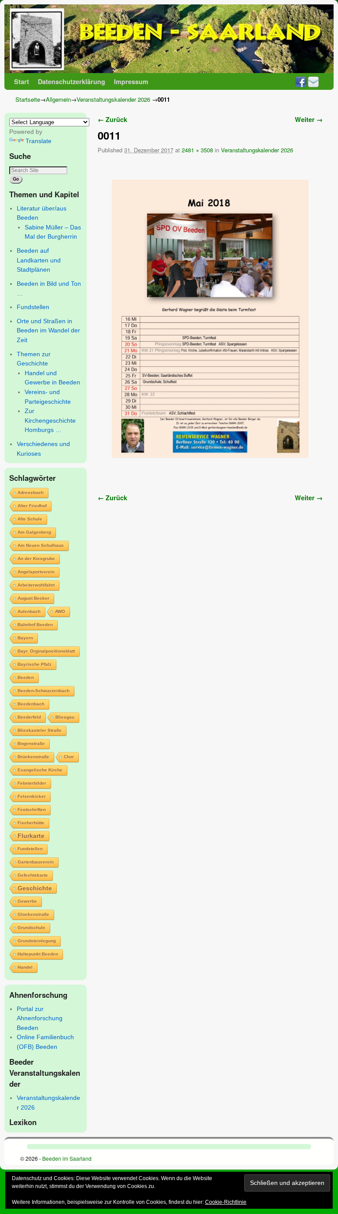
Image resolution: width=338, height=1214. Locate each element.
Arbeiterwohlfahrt (36, 585)
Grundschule (31, 927)
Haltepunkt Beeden (38, 954)
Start (21, 81)
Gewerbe (27, 901)
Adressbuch (31, 492)
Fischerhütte (31, 822)
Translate (38, 140)
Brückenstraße (33, 756)
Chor (69, 756)
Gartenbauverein (36, 862)
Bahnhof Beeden (35, 624)
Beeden (26, 677)
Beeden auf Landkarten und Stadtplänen (39, 260)
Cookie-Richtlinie (225, 1202)
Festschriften (32, 809)
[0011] (210, 318)
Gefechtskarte (33, 875)
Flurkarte (31, 835)
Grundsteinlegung (37, 940)
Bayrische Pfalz (34, 664)
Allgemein (58, 99)
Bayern (25, 637)
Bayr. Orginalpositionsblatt (46, 651)
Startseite (27, 99)
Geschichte (35, 888)
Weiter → (309, 119)
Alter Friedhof (32, 505)
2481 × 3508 (197, 150)
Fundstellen (33, 306)
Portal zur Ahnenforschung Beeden (39, 1018)
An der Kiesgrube (36, 558)
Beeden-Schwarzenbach (44, 690)
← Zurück (112, 119)
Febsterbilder (32, 783)
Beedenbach (31, 703)
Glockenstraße (33, 914)
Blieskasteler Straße (40, 730)
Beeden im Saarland (67, 1158)
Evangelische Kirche (40, 770)
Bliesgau (64, 717)
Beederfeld (29, 717)
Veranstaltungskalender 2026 (113, 99)
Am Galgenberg (34, 532)
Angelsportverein (36, 571)
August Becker (33, 598)
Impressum (131, 81)
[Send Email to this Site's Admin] (313, 81)
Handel (25, 967)
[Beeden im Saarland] (169, 38)
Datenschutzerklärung (71, 81)
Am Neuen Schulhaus (41, 545)
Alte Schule (30, 519)
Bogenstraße (31, 743)
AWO (60, 611)
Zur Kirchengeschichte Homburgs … (50, 420)
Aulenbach (29, 611)
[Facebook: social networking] (301, 81)
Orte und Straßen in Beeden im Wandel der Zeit (48, 330)
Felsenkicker (32, 796)
